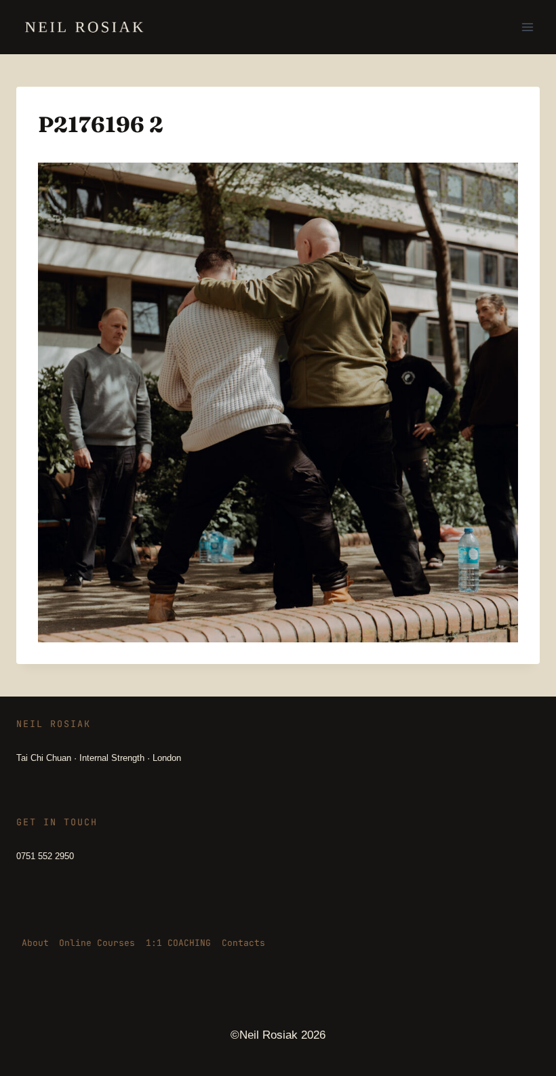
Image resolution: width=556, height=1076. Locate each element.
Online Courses (97, 943)
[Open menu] (527, 26)
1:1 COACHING (178, 943)
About (35, 943)
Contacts (243, 943)
